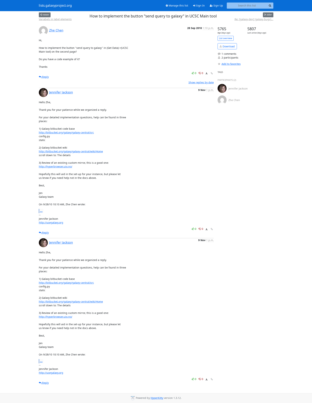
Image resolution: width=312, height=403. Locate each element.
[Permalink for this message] (212, 73)
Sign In (200, 5)
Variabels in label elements (55, 19)
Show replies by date (201, 82)
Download (228, 46)
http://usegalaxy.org (51, 222)
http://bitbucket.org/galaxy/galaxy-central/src (66, 132)
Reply (45, 77)
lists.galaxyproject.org (55, 5)
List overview (225, 38)
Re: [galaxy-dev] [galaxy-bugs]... (254, 19)
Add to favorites (231, 64)
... (41, 211)
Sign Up (218, 5)
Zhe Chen (56, 30)
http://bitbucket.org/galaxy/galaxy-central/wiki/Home (71, 151)
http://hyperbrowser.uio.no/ (55, 166)
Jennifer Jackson (61, 92)
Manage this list (178, 5)
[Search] (270, 6)
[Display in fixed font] (206, 73)
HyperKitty (157, 398)
